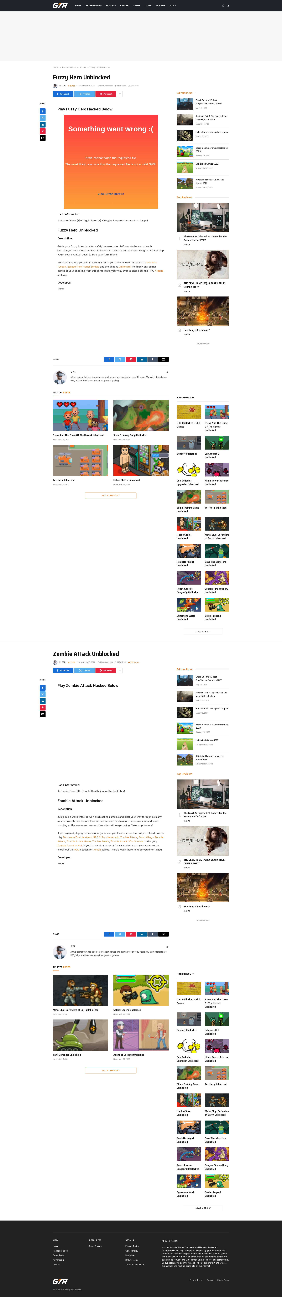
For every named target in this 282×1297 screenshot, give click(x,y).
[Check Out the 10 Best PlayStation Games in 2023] (185, 104)
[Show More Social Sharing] (120, 94)
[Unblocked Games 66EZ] (185, 167)
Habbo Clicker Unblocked (126, 480)
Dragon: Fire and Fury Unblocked (216, 590)
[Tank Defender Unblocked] (80, 1035)
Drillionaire (125, 266)
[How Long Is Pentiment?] (203, 311)
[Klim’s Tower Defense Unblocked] (217, 470)
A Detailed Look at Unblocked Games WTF (210, 181)
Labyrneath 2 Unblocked (212, 455)
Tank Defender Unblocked (67, 1055)
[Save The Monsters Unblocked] (217, 551)
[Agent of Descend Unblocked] (141, 1035)
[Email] (43, 138)
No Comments (106, 86)
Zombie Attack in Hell (69, 845)
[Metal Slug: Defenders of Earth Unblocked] (217, 524)
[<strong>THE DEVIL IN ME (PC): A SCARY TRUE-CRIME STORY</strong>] (203, 264)
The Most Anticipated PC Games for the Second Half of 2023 (205, 238)
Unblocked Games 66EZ (207, 164)
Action (71, 662)
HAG (77, 849)
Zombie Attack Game (79, 841)
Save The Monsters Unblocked (215, 563)
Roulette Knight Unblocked (185, 563)
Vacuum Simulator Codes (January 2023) (212, 149)
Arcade (71, 85)
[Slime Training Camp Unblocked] (141, 415)
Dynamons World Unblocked (186, 617)
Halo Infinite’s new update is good (212, 132)
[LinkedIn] (43, 124)
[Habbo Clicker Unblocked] (141, 460)
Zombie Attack (128, 837)
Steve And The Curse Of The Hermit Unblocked (78, 435)
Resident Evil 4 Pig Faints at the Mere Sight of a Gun (211, 118)
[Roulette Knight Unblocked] (189, 551)
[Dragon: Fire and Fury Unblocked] (217, 578)
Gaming (124, 5)
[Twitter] (43, 118)
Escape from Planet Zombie (83, 266)
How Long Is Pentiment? (197, 330)
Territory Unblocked (63, 480)
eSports (111, 5)
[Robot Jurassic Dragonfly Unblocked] (189, 578)
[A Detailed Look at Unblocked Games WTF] (185, 183)
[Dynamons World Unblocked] (189, 605)
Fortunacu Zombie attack (77, 837)
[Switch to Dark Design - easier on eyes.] (223, 5)
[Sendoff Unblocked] (189, 443)
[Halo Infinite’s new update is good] (185, 135)
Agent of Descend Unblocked (128, 1055)
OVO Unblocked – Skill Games (188, 424)
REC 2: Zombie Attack (106, 837)
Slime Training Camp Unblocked (130, 435)
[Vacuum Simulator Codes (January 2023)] (185, 151)
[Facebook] (43, 111)
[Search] (227, 5)
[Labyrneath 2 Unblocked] (217, 443)
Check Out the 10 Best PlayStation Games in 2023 (209, 102)
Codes (148, 5)
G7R (64, 86)
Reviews (160, 5)
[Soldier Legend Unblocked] (217, 605)
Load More (201, 631)
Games (136, 5)
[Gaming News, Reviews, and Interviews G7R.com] (60, 5)
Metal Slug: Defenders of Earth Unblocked (217, 536)
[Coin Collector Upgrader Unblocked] (189, 470)
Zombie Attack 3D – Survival (127, 841)
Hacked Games (93, 5)
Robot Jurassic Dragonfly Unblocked (188, 590)
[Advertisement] (141, 36)
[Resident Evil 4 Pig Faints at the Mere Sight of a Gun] (185, 119)
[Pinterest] (43, 131)
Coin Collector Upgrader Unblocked (188, 482)
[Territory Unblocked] (80, 460)
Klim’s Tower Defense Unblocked (217, 482)
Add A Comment (111, 495)
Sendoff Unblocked (187, 453)
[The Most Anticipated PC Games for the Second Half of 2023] (203, 217)
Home (78, 5)
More (173, 5)
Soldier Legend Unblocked (213, 617)
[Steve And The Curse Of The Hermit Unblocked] (80, 415)
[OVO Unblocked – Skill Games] (189, 412)
